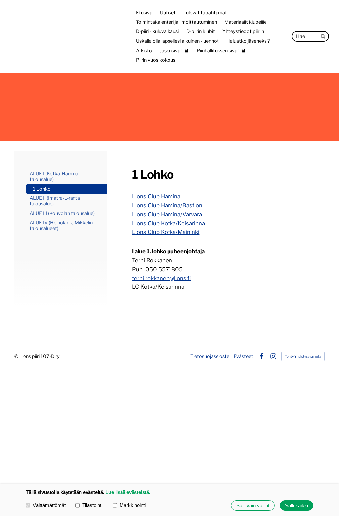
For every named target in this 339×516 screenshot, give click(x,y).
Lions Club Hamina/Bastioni (168, 205)
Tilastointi (92, 505)
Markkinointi (133, 505)
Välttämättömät (49, 505)
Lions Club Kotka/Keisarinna (168, 223)
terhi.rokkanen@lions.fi (161, 278)
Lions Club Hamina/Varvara (167, 214)
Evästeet (243, 356)
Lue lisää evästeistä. (127, 492)
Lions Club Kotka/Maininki (165, 232)
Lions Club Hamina (156, 196)
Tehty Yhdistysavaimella (303, 356)
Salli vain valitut (252, 505)
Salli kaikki (296, 505)
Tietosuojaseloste (209, 356)
